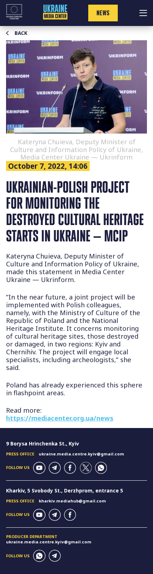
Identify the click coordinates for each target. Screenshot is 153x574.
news (103, 13)
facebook (70, 468)
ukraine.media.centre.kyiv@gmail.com (81, 453)
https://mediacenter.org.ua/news (60, 417)
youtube (39, 468)
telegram (55, 468)
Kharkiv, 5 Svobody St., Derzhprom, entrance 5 (64, 490)
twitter (86, 468)
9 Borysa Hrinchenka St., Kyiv (42, 443)
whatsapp (101, 468)
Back (21, 33)
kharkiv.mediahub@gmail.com (72, 500)
